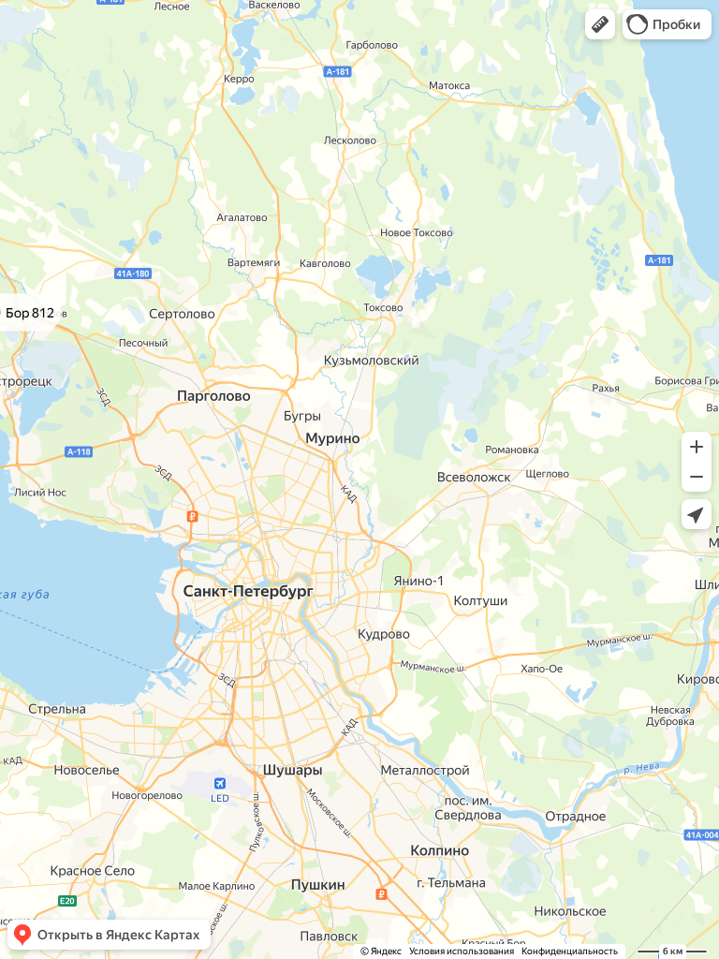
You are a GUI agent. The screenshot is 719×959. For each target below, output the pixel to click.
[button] (600, 24)
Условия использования (461, 951)
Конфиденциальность (569, 951)
